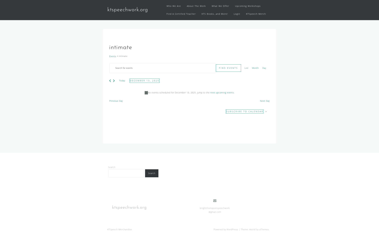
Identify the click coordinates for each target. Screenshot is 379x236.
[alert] (189, 92)
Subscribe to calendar (244, 111)
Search (111, 167)
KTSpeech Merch (256, 13)
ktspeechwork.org (127, 10)
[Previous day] (110, 80)
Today (122, 80)
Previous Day (116, 100)
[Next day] (114, 80)
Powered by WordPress (226, 229)
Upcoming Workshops (248, 6)
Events (112, 56)
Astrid (252, 229)
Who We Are (174, 6)
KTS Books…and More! (215, 13)
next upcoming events (222, 92)
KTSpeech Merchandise (119, 229)
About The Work (196, 6)
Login (237, 13)
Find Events (228, 68)
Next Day (265, 100)
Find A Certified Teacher (181, 13)
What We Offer (220, 6)
